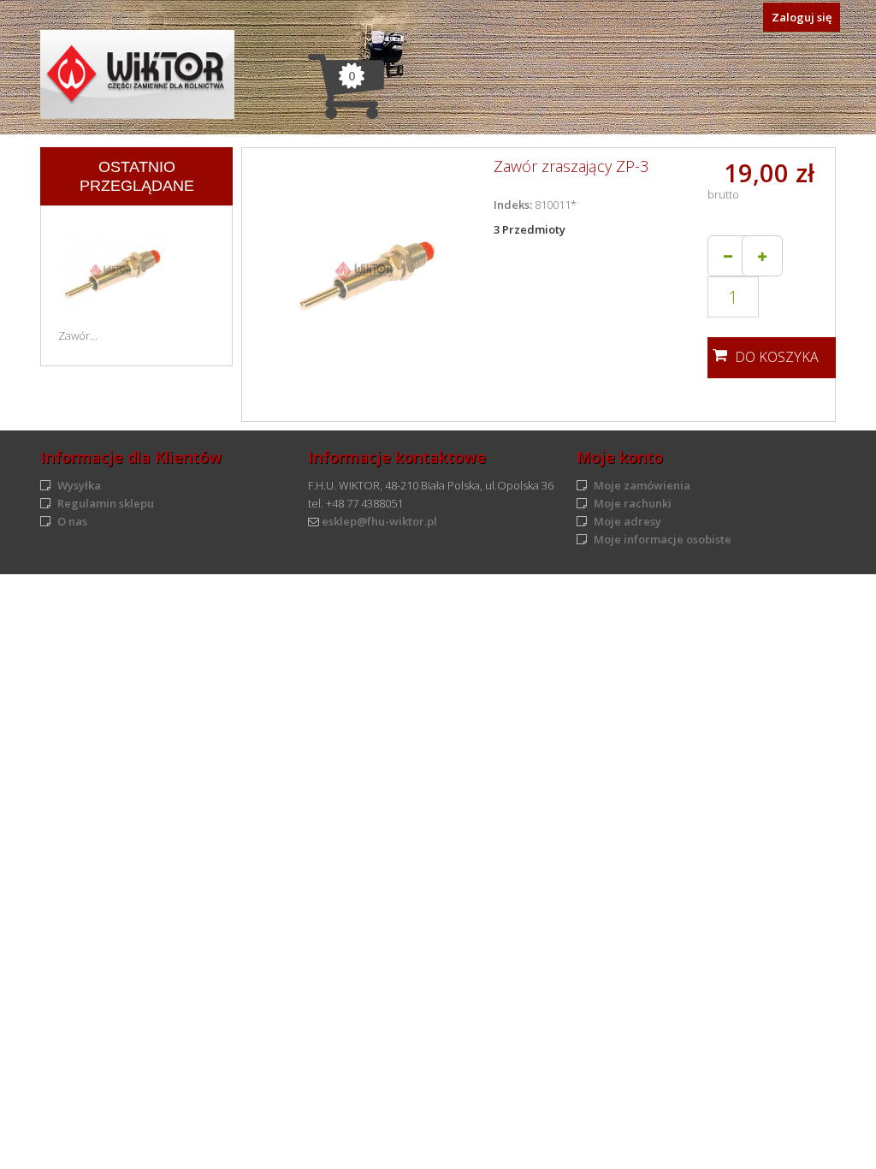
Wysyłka (79, 485)
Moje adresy (627, 521)
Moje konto (620, 457)
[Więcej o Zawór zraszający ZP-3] (111, 267)
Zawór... (78, 335)
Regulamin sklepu (105, 503)
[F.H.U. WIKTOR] (137, 74)
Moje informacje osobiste (662, 539)
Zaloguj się (802, 17)
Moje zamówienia (642, 485)
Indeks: (513, 204)
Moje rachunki (633, 503)
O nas (72, 521)
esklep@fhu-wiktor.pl (379, 521)
